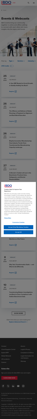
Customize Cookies (18, 222)
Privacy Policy (7, 218)
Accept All (18, 232)
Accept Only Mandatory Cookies (18, 227)
